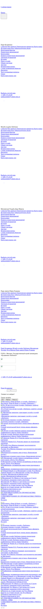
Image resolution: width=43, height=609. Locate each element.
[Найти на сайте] (6, 390)
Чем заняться (11, 46)
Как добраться (16, 48)
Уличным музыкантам (8, 57)
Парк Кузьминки (7, 348)
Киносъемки (5, 54)
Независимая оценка (8, 66)
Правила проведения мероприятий (13, 56)
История (4, 59)
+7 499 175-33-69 (6, 95)
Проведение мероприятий (10, 52)
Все (3, 399)
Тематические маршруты (25, 46)
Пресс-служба (5, 61)
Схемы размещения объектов (11, 68)
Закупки (3, 65)
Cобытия (4, 46)
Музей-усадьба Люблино (21, 348)
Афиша (8, 399)
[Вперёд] (3, 502)
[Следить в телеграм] (5, 100)
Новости (14, 399)
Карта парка (38, 46)
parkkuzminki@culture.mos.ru (10, 97)
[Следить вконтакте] (2, 100)
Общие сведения (6, 63)
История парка (6, 48)
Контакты (4, 70)
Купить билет (26, 48)
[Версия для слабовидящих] (3, 390)
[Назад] (1, 502)
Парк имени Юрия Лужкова (25, 350)
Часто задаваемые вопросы (10, 72)
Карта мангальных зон (8, 76)
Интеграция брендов (8, 50)
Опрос (3, 74)
